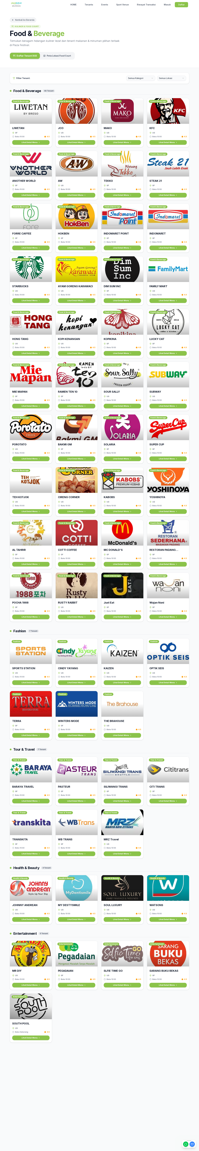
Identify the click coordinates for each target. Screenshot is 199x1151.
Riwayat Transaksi (146, 4)
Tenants (89, 4)
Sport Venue (122, 4)
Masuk (167, 4)
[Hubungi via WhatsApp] (185, 1144)
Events (104, 4)
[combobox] (140, 78)
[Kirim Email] (192, 1144)
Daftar (181, 4)
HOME (73, 4)
